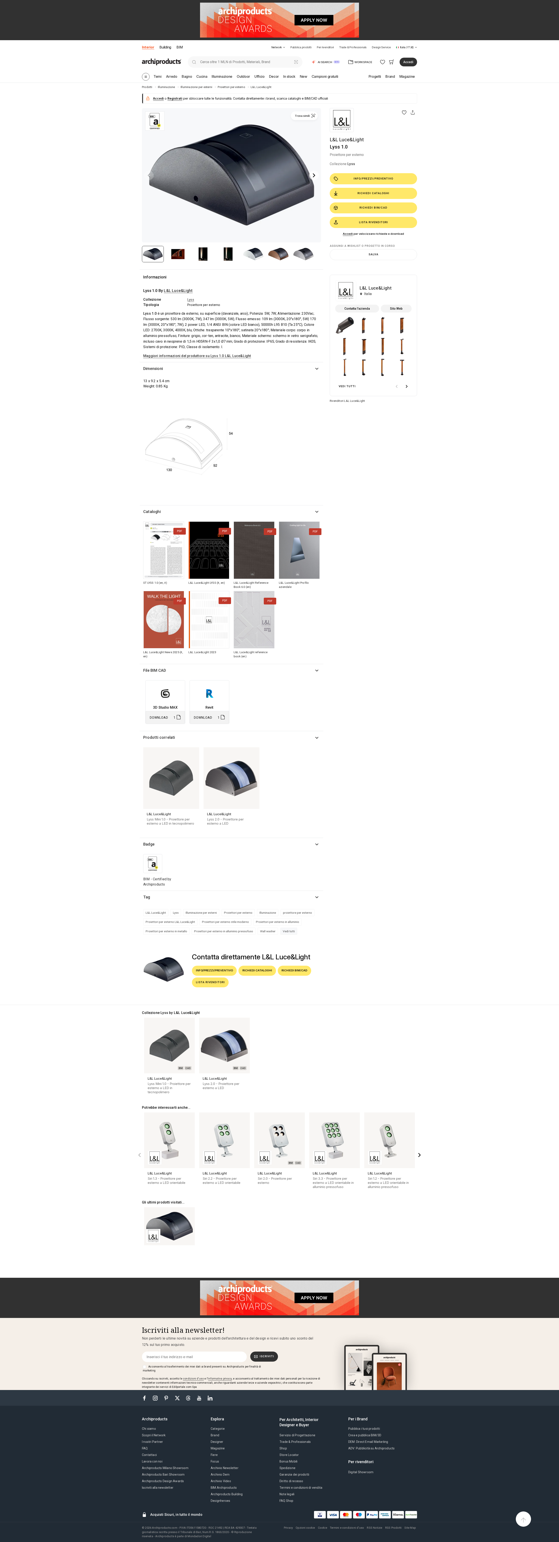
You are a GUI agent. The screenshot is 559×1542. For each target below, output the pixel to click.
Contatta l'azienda (357, 308)
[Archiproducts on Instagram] (155, 1398)
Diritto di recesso (291, 1481)
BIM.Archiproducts (224, 1487)
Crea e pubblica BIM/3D (364, 1435)
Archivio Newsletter (224, 1468)
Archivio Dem (220, 1474)
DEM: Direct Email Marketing (368, 1442)
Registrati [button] (174, 98)
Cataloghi (152, 511)
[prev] (397, 386)
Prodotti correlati (159, 737)
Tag (146, 897)
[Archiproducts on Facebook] (146, 1398)
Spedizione (287, 1468)
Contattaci (149, 1455)
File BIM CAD (154, 670)
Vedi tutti (289, 931)
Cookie (322, 1527)
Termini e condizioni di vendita (301, 1487)
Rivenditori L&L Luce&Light (347, 400)
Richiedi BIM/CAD (373, 207)
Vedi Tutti (347, 386)
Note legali (287, 1494)
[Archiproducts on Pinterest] (166, 1398)
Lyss (351, 164)
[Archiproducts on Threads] (188, 1398)
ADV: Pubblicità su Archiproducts (371, 1448)
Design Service (381, 47)
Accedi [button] (408, 62)
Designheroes (220, 1500)
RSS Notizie (374, 1527)
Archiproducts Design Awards (163, 1481)
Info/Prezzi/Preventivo (373, 178)
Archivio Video (221, 1481)
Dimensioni (153, 368)
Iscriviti (267, 1356)
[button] (278, 47)
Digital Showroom (360, 1472)
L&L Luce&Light (347, 139)
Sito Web (396, 308)
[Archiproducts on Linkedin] (210, 1398)
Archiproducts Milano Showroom (165, 1468)
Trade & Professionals (353, 47)
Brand (215, 1435)
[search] (194, 61)
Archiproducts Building (227, 1494)
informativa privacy (220, 1378)
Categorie (218, 1428)
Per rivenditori (325, 47)
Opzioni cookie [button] (305, 1527)
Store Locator (289, 1455)
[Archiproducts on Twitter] (177, 1398)
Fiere (214, 1455)
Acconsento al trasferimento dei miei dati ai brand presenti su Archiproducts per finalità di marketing (202, 1368)
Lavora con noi (152, 1461)
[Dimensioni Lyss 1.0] (189, 447)
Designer (217, 1442)
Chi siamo (149, 1428)
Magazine (218, 1448)
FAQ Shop (286, 1500)
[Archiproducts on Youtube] (199, 1398)
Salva (373, 254)
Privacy (288, 1527)
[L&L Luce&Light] (342, 120)
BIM (179, 47)
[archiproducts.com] (161, 62)
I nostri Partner (152, 1442)
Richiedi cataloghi (373, 193)
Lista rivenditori (373, 222)
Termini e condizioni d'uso (347, 1527)
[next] (407, 386)
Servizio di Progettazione (297, 1435)
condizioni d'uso (193, 1378)
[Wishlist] (382, 61)
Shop (283, 1448)
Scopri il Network (154, 1435)
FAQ (145, 1448)
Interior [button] (148, 47)
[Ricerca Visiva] (296, 61)
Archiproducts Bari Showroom (163, 1474)
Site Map (410, 1527)
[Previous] (149, 175)
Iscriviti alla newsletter (157, 1487)
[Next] (314, 175)
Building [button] (165, 47)
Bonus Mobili (288, 1461)
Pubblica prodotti (301, 47)
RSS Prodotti (393, 1527)
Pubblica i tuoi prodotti (364, 1428)
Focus (215, 1461)
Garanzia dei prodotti (294, 1474)
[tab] (284, 47)
